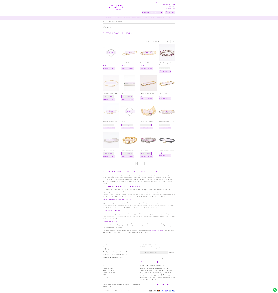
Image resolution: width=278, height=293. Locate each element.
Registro (171, 252)
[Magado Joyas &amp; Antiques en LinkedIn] (168, 285)
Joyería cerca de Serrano (147, 277)
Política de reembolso (109, 270)
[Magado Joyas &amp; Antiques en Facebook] (160, 284)
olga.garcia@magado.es (122, 252)
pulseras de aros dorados (157, 230)
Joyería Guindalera (152, 275)
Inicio (104, 21)
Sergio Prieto (110, 254)
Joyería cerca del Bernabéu (155, 270)
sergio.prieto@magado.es (121, 254)
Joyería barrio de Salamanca (166, 275)
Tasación (127, 18)
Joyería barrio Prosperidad (162, 277)
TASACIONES (128, 284)
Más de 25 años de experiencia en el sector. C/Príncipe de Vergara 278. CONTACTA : (164, 4)
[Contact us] (275, 290)
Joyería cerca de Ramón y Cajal (158, 272)
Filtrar (147, 41)
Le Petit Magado (162, 18)
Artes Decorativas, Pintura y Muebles (142, 18)
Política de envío (107, 275)
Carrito (171, 12)
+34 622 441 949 (171, 6)
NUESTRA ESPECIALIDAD (118, 284)
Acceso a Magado (170, 8)
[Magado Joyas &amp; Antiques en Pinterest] (163, 284)
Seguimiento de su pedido (149, 262)
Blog (170, 18)
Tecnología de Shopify (126, 290)
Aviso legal (106, 277)
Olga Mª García (110, 252)
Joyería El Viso (144, 268)
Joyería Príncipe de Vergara (157, 268)
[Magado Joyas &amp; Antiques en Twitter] (158, 284)
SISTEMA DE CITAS (107, 286)
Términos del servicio (109, 272)
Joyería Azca (157, 274)
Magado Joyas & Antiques (114, 290)
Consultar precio (164, 68)
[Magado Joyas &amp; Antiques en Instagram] (165, 284)
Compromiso (118, 18)
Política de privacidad (109, 268)
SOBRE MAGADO (107, 284)
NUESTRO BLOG (136, 284)
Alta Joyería (108, 18)
